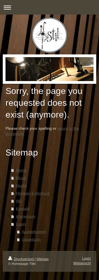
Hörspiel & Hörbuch (33, 193)
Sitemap (42, 259)
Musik (21, 178)
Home (21, 170)
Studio (21, 185)
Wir (19, 201)
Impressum (25, 216)
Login (21, 224)
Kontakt (22, 208)
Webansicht (82, 263)
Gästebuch (31, 239)
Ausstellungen (34, 231)
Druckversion (24, 259)
